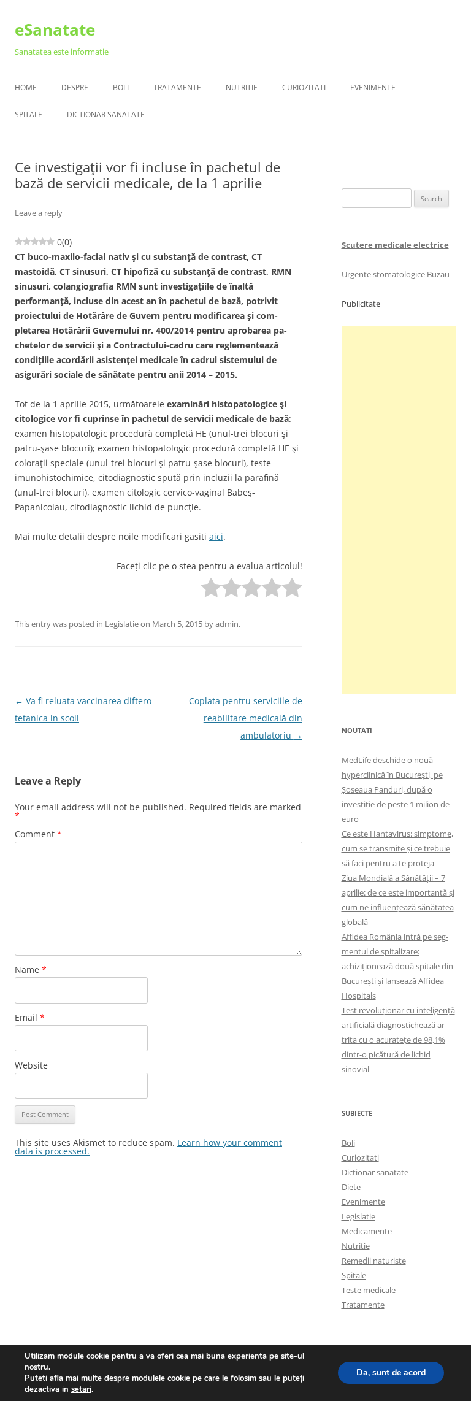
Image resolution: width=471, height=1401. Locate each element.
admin (227, 623)
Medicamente (367, 1231)
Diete (351, 1186)
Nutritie (242, 87)
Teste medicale (369, 1289)
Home (26, 87)
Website (31, 1065)
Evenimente (373, 87)
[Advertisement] (399, 510)
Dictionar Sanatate (106, 114)
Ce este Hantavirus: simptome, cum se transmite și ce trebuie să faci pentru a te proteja (397, 848)
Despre (74, 87)
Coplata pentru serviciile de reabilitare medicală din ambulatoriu (245, 718)
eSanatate (55, 29)
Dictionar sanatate (375, 1172)
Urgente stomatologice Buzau (396, 274)
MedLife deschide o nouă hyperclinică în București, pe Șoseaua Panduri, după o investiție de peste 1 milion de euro (396, 789)
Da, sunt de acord (391, 1372)
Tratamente (177, 87)
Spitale (28, 114)
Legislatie (122, 623)
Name (31, 969)
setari (81, 1389)
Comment (38, 834)
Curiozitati (304, 87)
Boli (121, 87)
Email (30, 1017)
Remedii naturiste (374, 1260)
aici (216, 536)
